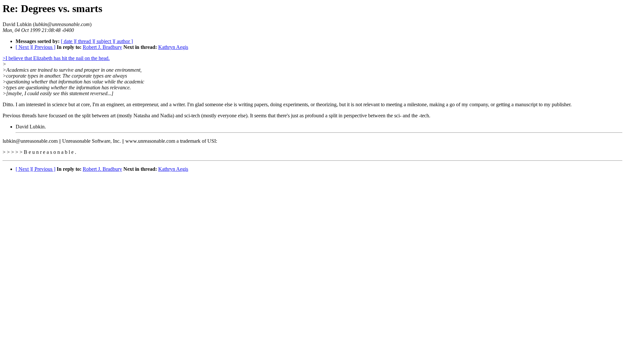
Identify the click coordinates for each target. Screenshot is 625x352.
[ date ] (68, 41)
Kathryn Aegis (173, 47)
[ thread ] (84, 41)
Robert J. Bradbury (102, 47)
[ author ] (123, 41)
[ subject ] (104, 41)
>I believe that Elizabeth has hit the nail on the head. (56, 58)
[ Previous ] (43, 47)
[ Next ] (24, 47)
